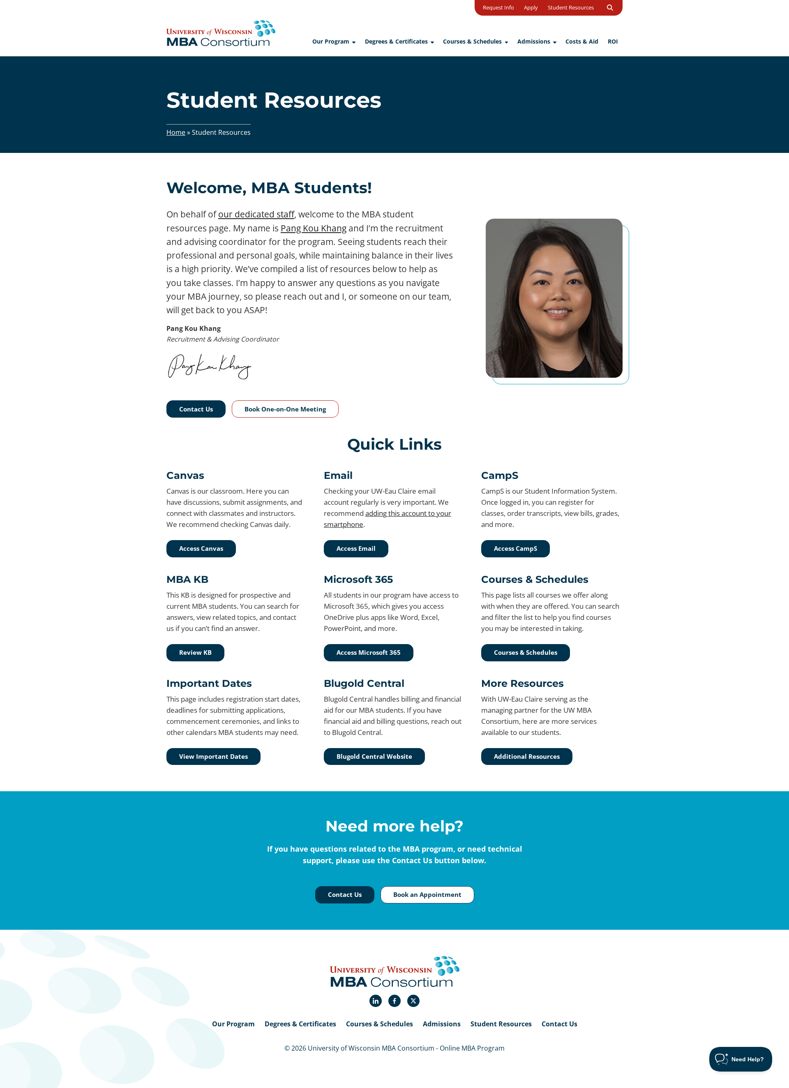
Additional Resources (527, 756)
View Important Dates (213, 756)
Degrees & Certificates (300, 1023)
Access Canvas (201, 548)
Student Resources (501, 1023)
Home (175, 132)
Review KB (195, 652)
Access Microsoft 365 (369, 652)
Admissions (442, 1023)
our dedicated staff (256, 214)
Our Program (233, 1023)
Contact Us (559, 1023)
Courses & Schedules (525, 652)
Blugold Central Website (374, 756)
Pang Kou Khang (313, 228)
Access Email (356, 548)
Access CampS (515, 548)
